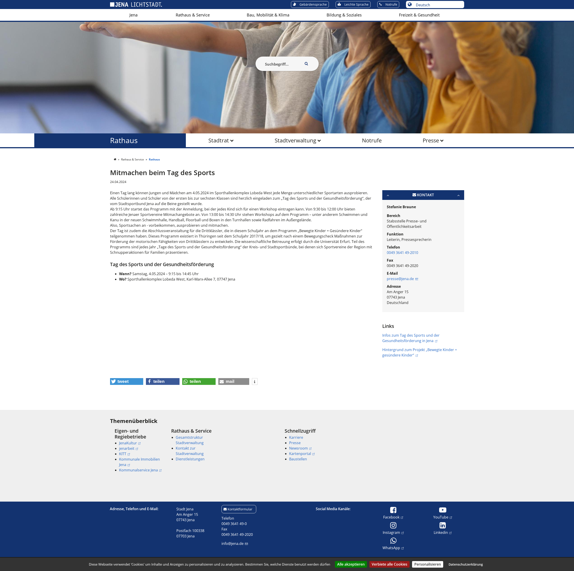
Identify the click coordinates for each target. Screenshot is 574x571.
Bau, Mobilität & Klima (268, 15)
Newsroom (298, 448)
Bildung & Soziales (344, 15)
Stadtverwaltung (295, 140)
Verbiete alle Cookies (389, 564)
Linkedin (441, 532)
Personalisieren (427, 564)
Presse (431, 140)
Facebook (391, 517)
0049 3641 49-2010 (402, 252)
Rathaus (124, 140)
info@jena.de (232, 543)
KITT (122, 453)
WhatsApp (391, 547)
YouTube (440, 517)
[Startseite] (115, 159)
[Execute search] (306, 63)
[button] (126, 381)
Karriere (296, 437)
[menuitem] (133, 15)
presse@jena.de (400, 278)
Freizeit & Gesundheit (419, 15)
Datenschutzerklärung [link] (466, 564)
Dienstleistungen (190, 459)
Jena (133, 15)
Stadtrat (218, 140)
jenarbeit (126, 448)
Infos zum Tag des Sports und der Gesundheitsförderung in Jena (411, 338)
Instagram (391, 532)
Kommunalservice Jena (138, 470)
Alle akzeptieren (351, 564)
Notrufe (372, 140)
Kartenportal (300, 453)
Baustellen (298, 459)
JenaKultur (128, 443)
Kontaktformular (240, 509)
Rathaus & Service (193, 15)
